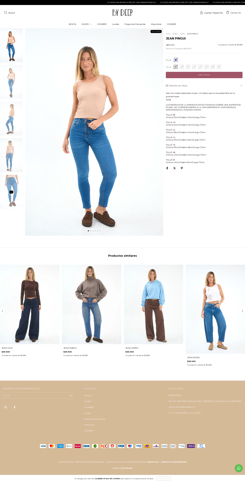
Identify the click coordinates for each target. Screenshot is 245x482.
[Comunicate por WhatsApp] (238, 468)
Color (168, 60)
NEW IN (72, 24)
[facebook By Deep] (15, 407)
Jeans (182, 34)
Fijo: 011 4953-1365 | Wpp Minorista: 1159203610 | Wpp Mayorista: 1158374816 (205, 401)
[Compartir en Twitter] (174, 168)
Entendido (163, 478)
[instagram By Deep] (5, 407)
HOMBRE (102, 24)
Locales (115, 24)
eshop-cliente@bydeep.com (182, 407)
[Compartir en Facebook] (167, 168)
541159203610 (175, 395)
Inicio (168, 34)
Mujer (175, 34)
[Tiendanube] (122, 468)
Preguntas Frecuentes (135, 24)
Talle (168, 67)
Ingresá (207, 13)
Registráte (218, 13)
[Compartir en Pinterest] (181, 168)
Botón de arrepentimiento (174, 462)
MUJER (85, 24)
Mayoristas (156, 24)
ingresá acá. (153, 462)
